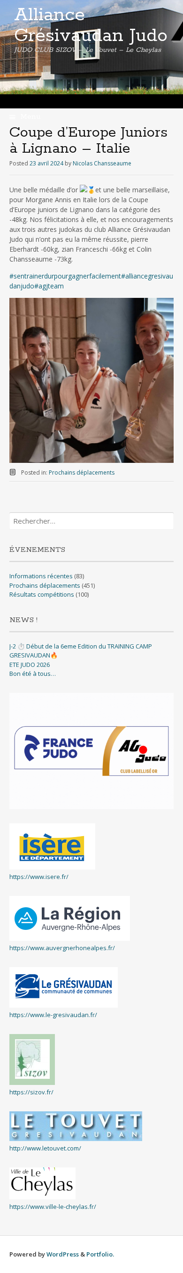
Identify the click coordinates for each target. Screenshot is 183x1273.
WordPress (62, 1254)
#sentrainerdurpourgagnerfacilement (65, 275)
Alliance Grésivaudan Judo (91, 25)
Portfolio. (100, 1254)
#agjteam (49, 285)
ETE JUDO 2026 (29, 664)
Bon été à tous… (32, 673)
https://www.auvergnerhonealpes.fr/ (62, 948)
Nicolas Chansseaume (102, 163)
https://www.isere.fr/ (39, 876)
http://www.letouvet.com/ (45, 1148)
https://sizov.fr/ (31, 1092)
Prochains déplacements (81, 472)
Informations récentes (41, 576)
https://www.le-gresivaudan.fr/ (53, 1014)
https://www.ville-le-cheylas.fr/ (52, 1206)
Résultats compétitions (41, 594)
